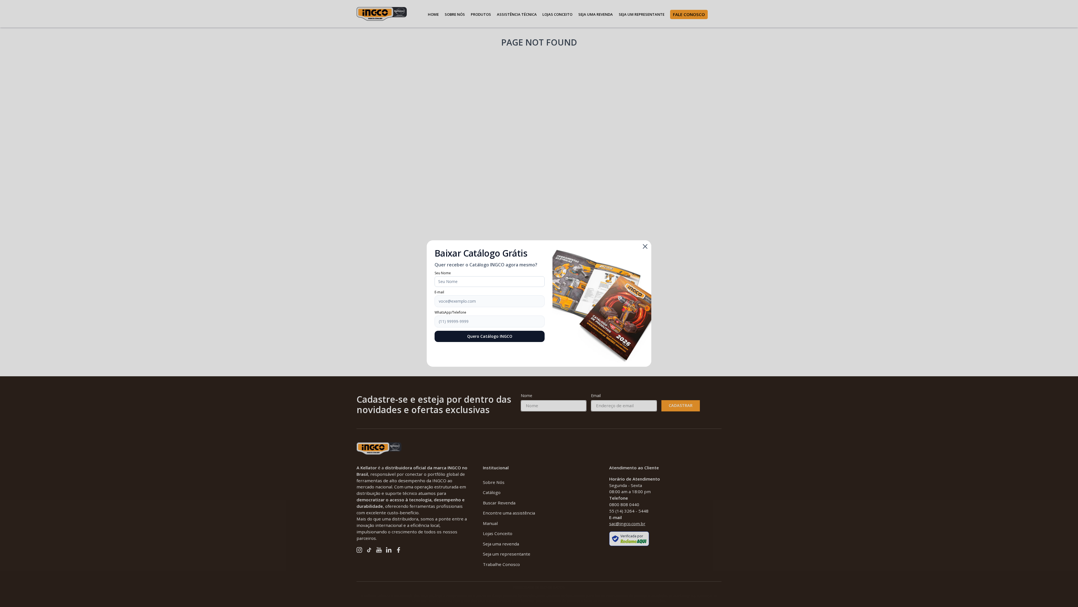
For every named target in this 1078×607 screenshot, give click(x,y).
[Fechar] (645, 246)
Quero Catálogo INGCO (489, 336)
